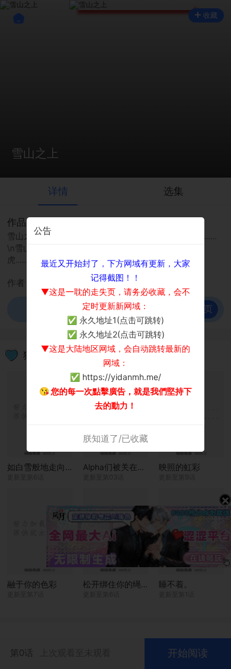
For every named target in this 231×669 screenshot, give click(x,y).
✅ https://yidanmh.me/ (115, 377)
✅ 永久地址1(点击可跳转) (115, 320)
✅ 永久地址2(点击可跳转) (116, 334)
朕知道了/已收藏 (115, 438)
